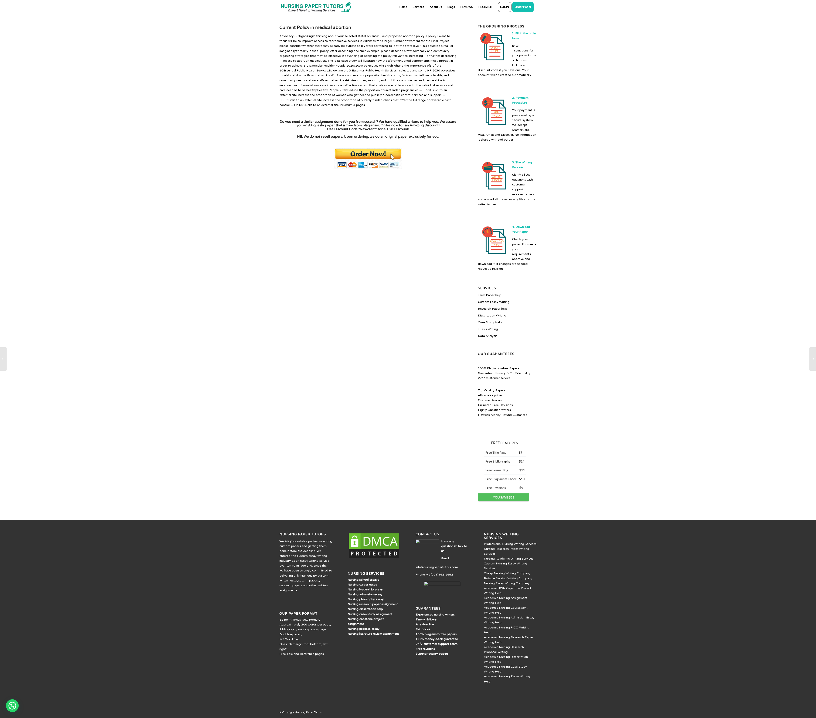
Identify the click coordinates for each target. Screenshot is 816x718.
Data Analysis (487, 336)
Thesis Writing (488, 329)
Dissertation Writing (492, 315)
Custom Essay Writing (493, 302)
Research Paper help (492, 309)
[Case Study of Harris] (3, 359)
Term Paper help (489, 295)
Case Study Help (490, 322)
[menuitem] (403, 7)
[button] (12, 705)
